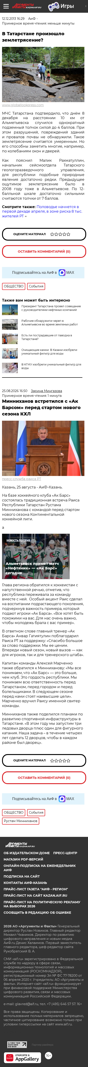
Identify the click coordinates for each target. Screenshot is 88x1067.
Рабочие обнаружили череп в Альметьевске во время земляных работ (49, 322)
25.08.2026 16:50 (14, 391)
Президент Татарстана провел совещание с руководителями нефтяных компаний (51, 308)
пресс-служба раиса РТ (21, 479)
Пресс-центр (65, 853)
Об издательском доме (27, 853)
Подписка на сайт (22, 876)
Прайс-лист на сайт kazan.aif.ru (35, 895)
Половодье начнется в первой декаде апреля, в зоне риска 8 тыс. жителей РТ (42, 212)
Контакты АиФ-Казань (25, 883)
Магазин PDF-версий (23, 859)
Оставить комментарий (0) (44, 251)
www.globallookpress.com (23, 105)
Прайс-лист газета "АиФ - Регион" (36, 889)
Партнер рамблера (42, 1044)
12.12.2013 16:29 (13, 19)
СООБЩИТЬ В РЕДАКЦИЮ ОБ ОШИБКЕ (37, 913)
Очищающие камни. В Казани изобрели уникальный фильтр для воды (49, 351)
